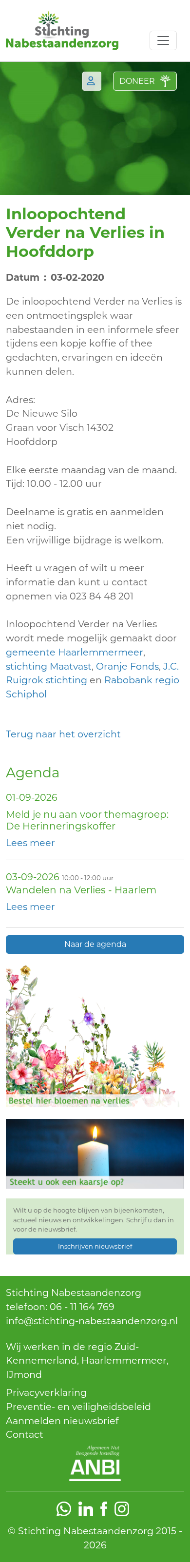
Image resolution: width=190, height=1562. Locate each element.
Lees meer (30, 842)
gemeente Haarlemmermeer (74, 652)
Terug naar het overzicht (63, 734)
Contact (24, 1434)
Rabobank (128, 680)
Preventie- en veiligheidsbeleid (78, 1406)
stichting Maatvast (49, 666)
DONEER (137, 81)
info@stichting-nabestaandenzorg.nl (92, 1321)
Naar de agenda (95, 944)
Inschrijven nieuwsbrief (95, 1246)
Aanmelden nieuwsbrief (62, 1421)
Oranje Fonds (127, 666)
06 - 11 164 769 (82, 1306)
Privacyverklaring (46, 1392)
